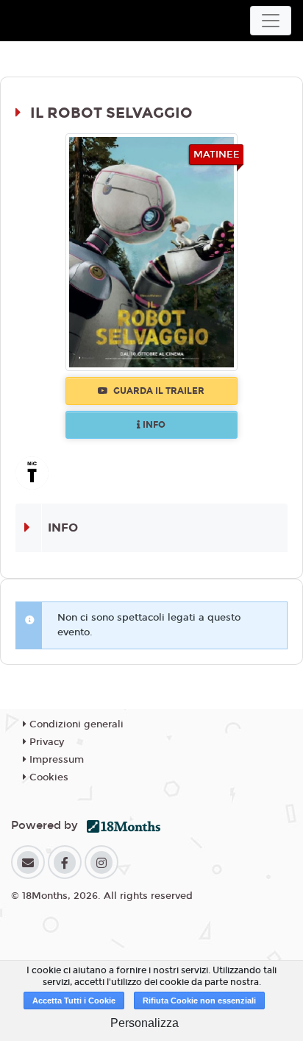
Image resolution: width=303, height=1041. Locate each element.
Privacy (45, 742)
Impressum (55, 760)
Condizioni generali (75, 724)
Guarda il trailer (157, 391)
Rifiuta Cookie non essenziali (199, 1000)
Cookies (47, 777)
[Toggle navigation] (270, 20)
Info (152, 425)
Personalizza (144, 1023)
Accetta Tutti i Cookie (73, 1000)
